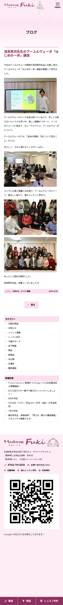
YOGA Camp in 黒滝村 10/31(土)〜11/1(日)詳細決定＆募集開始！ (32, 385)
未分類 (11, 359)
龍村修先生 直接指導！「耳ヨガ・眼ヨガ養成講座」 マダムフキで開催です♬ (33, 417)
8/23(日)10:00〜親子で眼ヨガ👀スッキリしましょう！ (31, 392)
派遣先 (11, 363)
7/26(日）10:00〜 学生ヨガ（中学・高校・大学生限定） (32, 405)
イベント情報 (25, 291)
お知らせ (16, 291)
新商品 (11, 355)
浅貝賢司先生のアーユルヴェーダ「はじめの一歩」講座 (31, 53)
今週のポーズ (14, 341)
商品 (10, 350)
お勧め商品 (13, 323)
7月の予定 (13, 411)
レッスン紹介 (14, 337)
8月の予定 (13, 398)
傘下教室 (12, 346)
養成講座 (12, 368)
